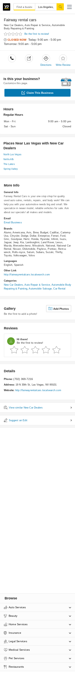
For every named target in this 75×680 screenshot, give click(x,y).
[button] (69, 7)
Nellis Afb (8, 159)
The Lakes (9, 164)
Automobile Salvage (40, 288)
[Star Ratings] (13, 34)
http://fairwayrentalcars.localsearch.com (27, 274)
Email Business (13, 222)
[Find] (60, 6)
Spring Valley (10, 169)
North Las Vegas (12, 154)
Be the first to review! (36, 33)
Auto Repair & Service (37, 25)
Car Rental (59, 288)
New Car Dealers (13, 25)
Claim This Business (40, 92)
